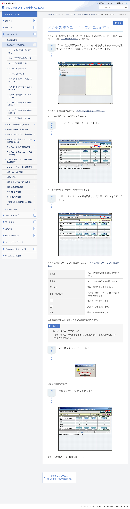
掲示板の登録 (12, 40)
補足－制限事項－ (12, 235)
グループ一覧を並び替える (19, 118)
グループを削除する (17, 74)
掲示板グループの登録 (86, 14)
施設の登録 (11, 177)
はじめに (8, 21)
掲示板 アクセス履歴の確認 (18, 129)
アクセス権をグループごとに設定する (20, 80)
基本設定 (8, 27)
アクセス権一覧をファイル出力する (20, 96)
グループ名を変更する (17, 68)
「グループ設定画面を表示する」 (90, 111)
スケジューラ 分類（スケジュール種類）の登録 (19, 140)
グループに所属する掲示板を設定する (20, 103)
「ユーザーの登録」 (69, 38)
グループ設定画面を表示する (20, 58)
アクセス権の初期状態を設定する (20, 51)
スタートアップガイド (14, 242)
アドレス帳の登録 (14, 197)
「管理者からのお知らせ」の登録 (19, 203)
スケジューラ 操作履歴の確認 (18, 147)
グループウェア (69, 14)
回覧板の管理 (12, 209)
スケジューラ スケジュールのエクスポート (19, 153)
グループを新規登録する (18, 63)
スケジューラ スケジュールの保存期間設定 (19, 161)
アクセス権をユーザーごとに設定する (20, 88)
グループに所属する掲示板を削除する (20, 111)
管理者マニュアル (54, 14)
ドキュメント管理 (12, 215)
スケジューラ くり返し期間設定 (19, 167)
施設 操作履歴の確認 (15, 187)
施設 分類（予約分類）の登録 (18, 182)
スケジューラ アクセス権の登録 (19, 134)
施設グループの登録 (15, 172)
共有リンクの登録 (14, 192)
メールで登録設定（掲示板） (18, 124)
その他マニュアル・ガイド (16, 249)
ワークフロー (10, 222)
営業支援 (8, 229)
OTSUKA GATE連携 (13, 256)
